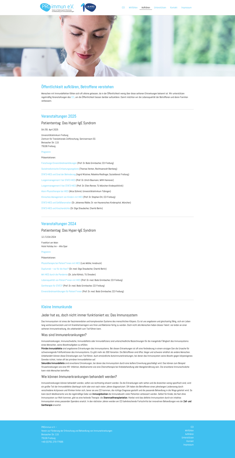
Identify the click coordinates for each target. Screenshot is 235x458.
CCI (123, 7)
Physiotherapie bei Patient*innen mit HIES (60, 263)
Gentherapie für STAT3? (52, 285)
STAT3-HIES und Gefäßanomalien (56, 202)
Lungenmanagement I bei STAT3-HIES (58, 180)
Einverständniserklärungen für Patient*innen (61, 291)
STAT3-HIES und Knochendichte (55, 208)
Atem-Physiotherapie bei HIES (54, 191)
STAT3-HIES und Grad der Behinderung (58, 174)
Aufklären (146, 7)
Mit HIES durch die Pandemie (54, 274)
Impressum (186, 7)
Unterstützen (160, 7)
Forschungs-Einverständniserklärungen (59, 163)
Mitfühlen (133, 7)
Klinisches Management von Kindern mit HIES (62, 196)
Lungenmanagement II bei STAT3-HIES (58, 185)
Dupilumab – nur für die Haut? (55, 268)
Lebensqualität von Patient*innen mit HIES (61, 280)
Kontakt (173, 7)
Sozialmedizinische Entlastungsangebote (60, 168)
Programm (46, 151)
